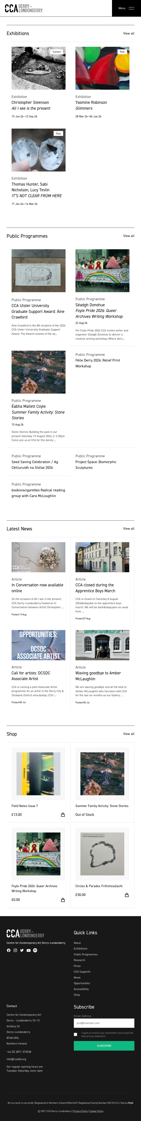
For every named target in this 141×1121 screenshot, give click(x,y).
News (77, 977)
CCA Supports (82, 972)
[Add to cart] (62, 814)
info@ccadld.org (16, 1059)
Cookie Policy (96, 1111)
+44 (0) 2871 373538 (19, 1052)
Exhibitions (80, 948)
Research (79, 960)
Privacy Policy (80, 1111)
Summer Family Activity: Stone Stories (101, 806)
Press (77, 966)
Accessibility (81, 989)
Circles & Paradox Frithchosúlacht (99, 886)
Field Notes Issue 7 (25, 806)
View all (128, 33)
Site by (127, 1102)
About (77, 943)
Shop (77, 995)
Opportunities (82, 983)
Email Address (82, 1016)
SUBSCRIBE (104, 1046)
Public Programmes (86, 954)
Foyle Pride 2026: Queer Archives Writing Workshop (34, 888)
